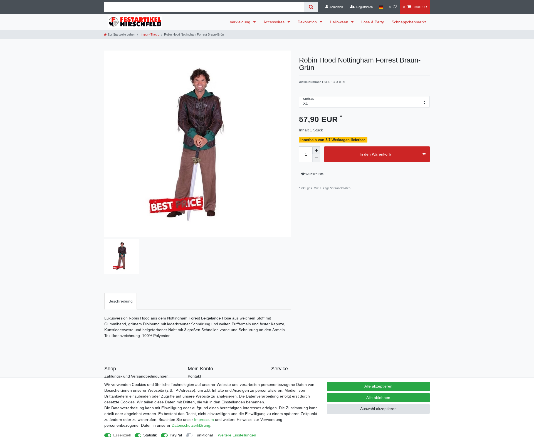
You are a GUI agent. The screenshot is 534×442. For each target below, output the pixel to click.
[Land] (381, 7)
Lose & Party (372, 22)
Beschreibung (120, 301)
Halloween (339, 22)
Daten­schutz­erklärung (191, 425)
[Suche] (311, 7)
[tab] (120, 301)
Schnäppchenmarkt (409, 22)
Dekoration (308, 22)
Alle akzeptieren (378, 386)
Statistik (150, 435)
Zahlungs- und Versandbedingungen (136, 376)
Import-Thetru (149, 34)
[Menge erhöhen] (316, 150)
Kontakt (194, 376)
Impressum (204, 419)
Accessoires (274, 22)
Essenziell (122, 435)
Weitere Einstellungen (237, 435)
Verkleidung (240, 22)
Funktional (203, 435)
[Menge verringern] (316, 158)
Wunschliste (314, 174)
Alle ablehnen (378, 397)
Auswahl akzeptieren (378, 408)
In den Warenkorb (375, 154)
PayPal (176, 435)
